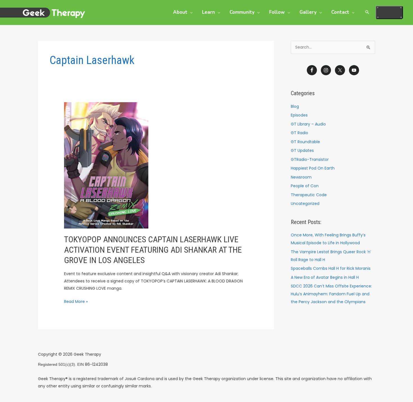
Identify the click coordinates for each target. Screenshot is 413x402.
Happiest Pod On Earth (313, 168)
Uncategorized (305, 203)
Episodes (299, 115)
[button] (189, 12)
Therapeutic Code (309, 195)
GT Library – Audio (308, 124)
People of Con (305, 186)
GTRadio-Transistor (310, 159)
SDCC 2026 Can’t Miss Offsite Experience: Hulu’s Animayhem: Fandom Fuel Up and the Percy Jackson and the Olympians (331, 294)
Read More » (76, 301)
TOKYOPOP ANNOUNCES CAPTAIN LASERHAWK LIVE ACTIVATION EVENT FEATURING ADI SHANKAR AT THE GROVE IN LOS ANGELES (153, 249)
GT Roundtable (305, 142)
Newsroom (301, 177)
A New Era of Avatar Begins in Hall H (325, 277)
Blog (295, 106)
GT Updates (302, 150)
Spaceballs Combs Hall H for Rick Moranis (331, 268)
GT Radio (299, 133)
